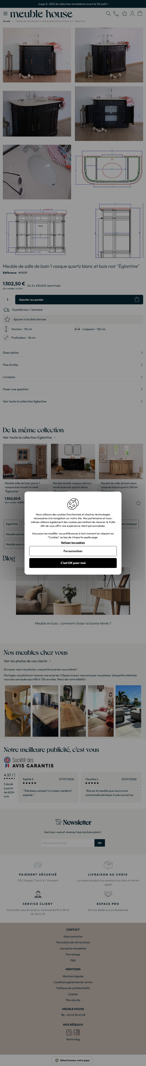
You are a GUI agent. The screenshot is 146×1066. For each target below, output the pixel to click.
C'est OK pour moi (73, 563)
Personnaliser (73, 551)
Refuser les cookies (73, 542)
